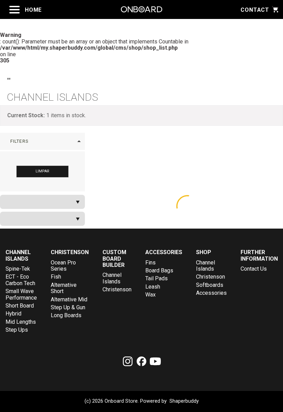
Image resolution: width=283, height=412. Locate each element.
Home (33, 10)
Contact (255, 10)
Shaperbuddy (184, 401)
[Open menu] (14, 9)
